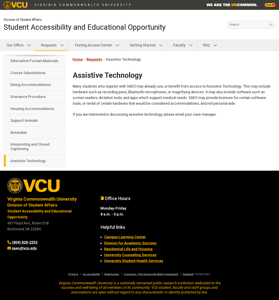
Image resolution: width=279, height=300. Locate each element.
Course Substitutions (28, 73)
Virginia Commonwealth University (83, 5)
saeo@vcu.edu (24, 248)
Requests (49, 45)
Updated (188, 274)
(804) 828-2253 (24, 242)
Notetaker (18, 132)
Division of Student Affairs (23, 20)
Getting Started (142, 45)
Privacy (73, 274)
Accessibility (91, 274)
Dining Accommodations (30, 84)
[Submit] (271, 24)
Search (234, 24)
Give (269, 5)
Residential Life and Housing (128, 249)
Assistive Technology (28, 161)
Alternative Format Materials (34, 61)
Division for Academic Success (130, 243)
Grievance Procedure (28, 97)
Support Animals (24, 120)
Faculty (179, 45)
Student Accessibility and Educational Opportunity (85, 27)
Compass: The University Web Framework (151, 274)
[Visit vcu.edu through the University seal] (46, 187)
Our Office (15, 45)
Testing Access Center (93, 45)
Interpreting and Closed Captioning (29, 146)
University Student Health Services (133, 261)
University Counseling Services (130, 255)
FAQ (206, 45)
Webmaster (111, 274)
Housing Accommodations (32, 109)
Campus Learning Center (125, 237)
